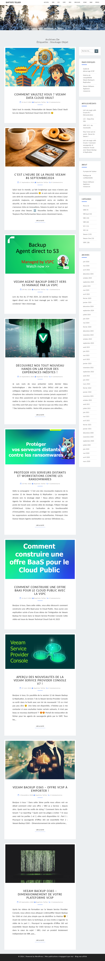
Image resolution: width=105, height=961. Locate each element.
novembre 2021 (88, 396)
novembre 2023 (88, 335)
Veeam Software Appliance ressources (88, 89)
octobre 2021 (87, 400)
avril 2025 (86, 294)
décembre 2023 (88, 331)
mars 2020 (86, 461)
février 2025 (87, 298)
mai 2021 (86, 416)
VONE (85, 2)
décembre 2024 (88, 306)
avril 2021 (86, 421)
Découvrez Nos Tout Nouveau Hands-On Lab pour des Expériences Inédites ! (40, 369)
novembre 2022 (88, 368)
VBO (70, 2)
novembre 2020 (88, 437)
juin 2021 (86, 412)
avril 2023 (86, 359)
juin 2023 (86, 351)
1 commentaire (54, 289)
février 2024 (87, 327)
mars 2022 (86, 384)
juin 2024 (86, 319)
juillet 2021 (87, 408)
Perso (97, 2)
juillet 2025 (87, 286)
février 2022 (87, 388)
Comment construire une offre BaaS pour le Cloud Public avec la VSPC (40, 591)
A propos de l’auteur (89, 171)
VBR (53, 2)
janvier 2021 (87, 429)
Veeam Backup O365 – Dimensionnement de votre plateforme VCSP (40, 895)
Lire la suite (40, 220)
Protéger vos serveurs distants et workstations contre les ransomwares (40, 476)
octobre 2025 (87, 278)
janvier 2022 (87, 392)
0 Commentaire (54, 102)
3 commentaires (56, 795)
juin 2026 (86, 262)
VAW (91, 2)
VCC (58, 2)
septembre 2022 (88, 372)
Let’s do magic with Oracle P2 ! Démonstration (89, 113)
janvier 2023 (87, 363)
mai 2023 (86, 355)
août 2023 (86, 347)
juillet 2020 (87, 445)
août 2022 (86, 376)
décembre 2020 (88, 433)
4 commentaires (54, 688)
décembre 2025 (88, 274)
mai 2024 (86, 323)
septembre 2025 (88, 282)
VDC (84, 230)
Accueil (46, 2)
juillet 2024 (87, 315)
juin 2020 (86, 449)
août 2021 (86, 404)
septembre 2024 (88, 310)
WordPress (39, 956)
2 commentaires (57, 902)
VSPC (64, 2)
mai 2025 (86, 290)
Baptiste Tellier (13, 3)
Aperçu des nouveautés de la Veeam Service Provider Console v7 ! (40, 681)
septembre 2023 (88, 343)
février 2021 (87, 425)
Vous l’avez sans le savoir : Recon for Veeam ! (89, 134)
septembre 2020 (88, 441)
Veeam (85, 234)
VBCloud (77, 2)
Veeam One (87, 238)
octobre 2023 (87, 339)
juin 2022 (86, 380)
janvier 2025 (87, 302)
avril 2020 (86, 457)
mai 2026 (86, 266)
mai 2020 (86, 453)
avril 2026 (86, 270)
